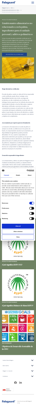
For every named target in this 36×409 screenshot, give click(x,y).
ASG (12, 8)
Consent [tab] (6, 175)
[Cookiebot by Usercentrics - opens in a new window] (26, 171)
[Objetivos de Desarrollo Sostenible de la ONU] (18, 330)
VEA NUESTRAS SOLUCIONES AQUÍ (14, 54)
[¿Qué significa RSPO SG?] (18, 247)
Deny (18, 237)
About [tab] (29, 175)
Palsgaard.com (5, 8)
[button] (18, 360)
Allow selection (18, 231)
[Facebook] (15, 383)
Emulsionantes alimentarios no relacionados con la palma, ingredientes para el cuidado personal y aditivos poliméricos (11, 10)
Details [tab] (18, 175)
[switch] (31, 208)
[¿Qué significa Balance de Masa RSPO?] (18, 288)
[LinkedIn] (20, 383)
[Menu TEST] (32, 3)
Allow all (18, 226)
